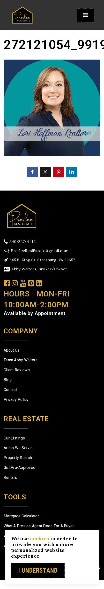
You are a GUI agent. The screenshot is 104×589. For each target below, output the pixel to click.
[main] (52, 95)
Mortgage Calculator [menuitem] (21, 516)
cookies (39, 538)
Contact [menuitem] (10, 389)
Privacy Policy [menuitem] (16, 399)
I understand (38, 570)
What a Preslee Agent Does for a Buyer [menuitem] (39, 526)
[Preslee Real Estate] (22, 215)
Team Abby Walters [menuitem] (20, 360)
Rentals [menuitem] (10, 477)
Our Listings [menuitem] (14, 438)
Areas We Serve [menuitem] (18, 447)
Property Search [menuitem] (18, 457)
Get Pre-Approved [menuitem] (19, 467)
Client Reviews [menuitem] (17, 370)
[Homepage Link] (22, 15)
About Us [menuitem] (12, 350)
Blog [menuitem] (8, 379)
